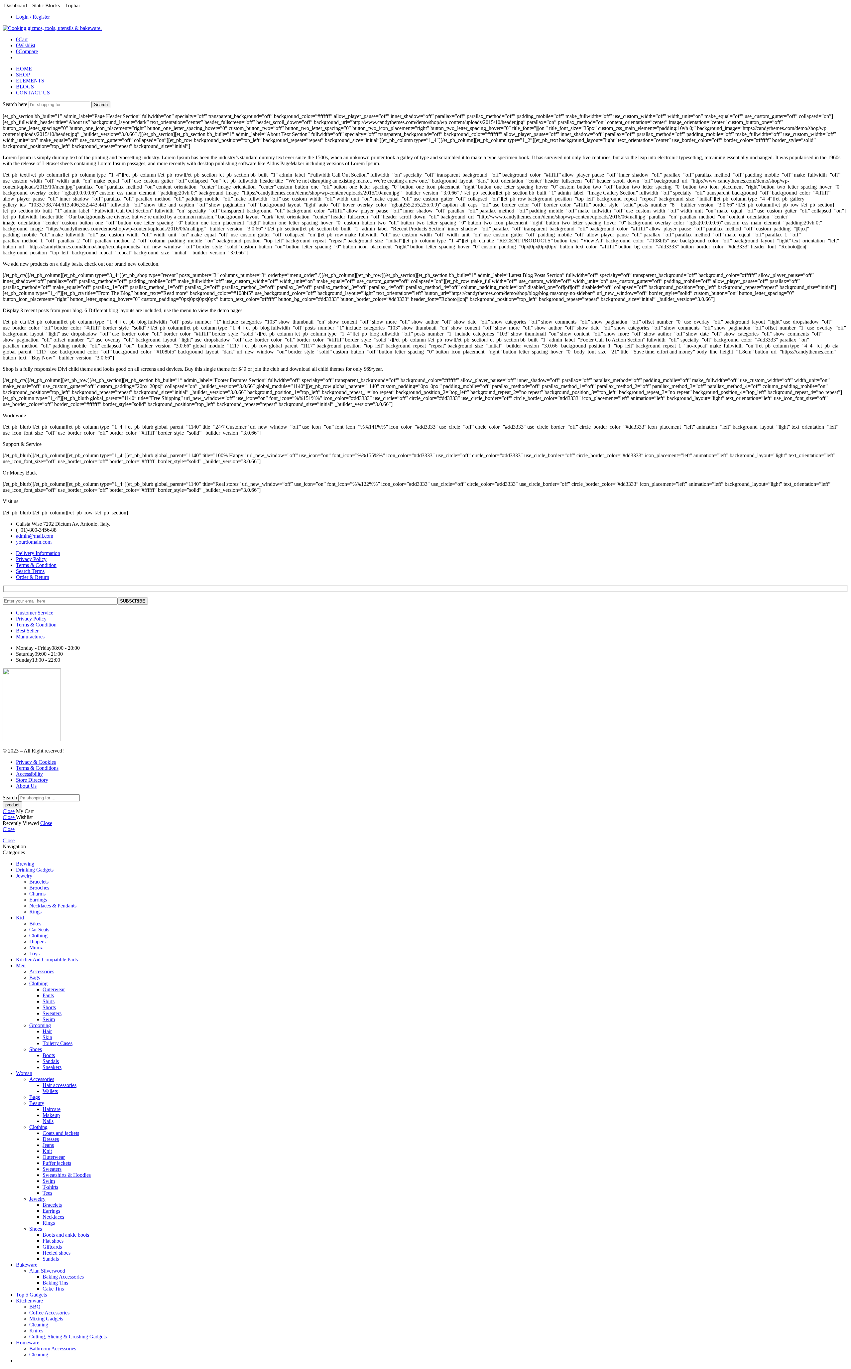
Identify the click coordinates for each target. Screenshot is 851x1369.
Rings (35, 911)
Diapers (37, 941)
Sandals (51, 1061)
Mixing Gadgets (46, 1318)
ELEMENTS (30, 80)
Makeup (51, 1115)
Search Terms (30, 571)
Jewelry (24, 876)
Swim (49, 1019)
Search (101, 104)
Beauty (36, 1103)
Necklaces (53, 1217)
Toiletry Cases (57, 1043)
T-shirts (50, 1187)
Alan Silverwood (47, 1271)
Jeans (48, 1145)
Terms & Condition (36, 565)
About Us (26, 786)
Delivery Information (38, 553)
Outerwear (54, 989)
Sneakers (52, 1067)
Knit (47, 1151)
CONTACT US (33, 92)
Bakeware (26, 1265)
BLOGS (25, 86)
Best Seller (27, 630)
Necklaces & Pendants (52, 905)
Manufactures (30, 636)
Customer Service (34, 613)
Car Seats (39, 929)
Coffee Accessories (49, 1312)
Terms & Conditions (37, 768)
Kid (20, 917)
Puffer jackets (57, 1163)
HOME (24, 68)
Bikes (35, 923)
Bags (34, 977)
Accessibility (29, 774)
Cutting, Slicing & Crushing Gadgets (68, 1336)
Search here (16, 104)
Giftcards (52, 1247)
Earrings (38, 899)
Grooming (40, 1025)
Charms (37, 893)
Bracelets (39, 882)
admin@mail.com (34, 536)
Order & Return (32, 577)
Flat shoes (53, 1241)
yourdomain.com (34, 542)
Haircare (52, 1109)
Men (21, 965)
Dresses (51, 1139)
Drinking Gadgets (35, 870)
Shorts (49, 1007)
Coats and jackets (61, 1133)
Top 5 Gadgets (31, 1295)
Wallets (50, 1091)
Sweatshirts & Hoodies (67, 1175)
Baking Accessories (63, 1277)
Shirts (49, 1001)
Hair (47, 1031)
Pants (48, 995)
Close (9, 811)
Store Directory (32, 780)
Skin (47, 1037)
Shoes (35, 1049)
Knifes (36, 1330)
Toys (34, 953)
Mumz (36, 947)
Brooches (39, 887)
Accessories (41, 971)
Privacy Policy (31, 559)
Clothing (38, 935)
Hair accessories (59, 1085)
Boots (49, 1055)
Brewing (25, 864)
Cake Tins (53, 1289)
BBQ (35, 1306)
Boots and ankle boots (66, 1235)
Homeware (27, 1342)
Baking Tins (55, 1283)
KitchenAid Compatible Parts (47, 959)
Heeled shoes (56, 1253)
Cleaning (38, 1324)
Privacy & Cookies (36, 762)
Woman (24, 1073)
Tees (47, 1193)
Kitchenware (29, 1300)
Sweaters (52, 1013)
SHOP (23, 74)
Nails (48, 1121)
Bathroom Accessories (52, 1348)
